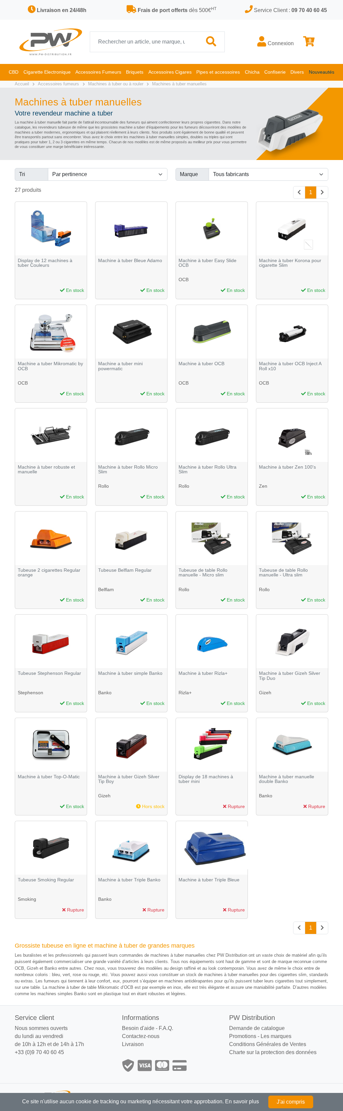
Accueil (22, 83)
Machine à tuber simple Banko (130, 673)
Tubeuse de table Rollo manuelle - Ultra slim (283, 572)
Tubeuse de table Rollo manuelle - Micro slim (203, 572)
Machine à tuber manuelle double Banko (286, 779)
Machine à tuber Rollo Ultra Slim (207, 469)
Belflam (106, 589)
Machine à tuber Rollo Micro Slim (128, 469)
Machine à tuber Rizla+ (203, 673)
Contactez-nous (140, 1036)
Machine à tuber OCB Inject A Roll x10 (290, 366)
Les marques (276, 1036)
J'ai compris (291, 1102)
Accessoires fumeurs (58, 83)
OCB (184, 279)
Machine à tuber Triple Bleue (209, 879)
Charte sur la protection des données (273, 1052)
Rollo (103, 486)
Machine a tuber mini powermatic (120, 366)
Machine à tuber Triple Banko (129, 879)
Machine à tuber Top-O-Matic (49, 776)
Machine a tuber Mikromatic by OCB (50, 366)
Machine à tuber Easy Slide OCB (207, 263)
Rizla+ (185, 692)
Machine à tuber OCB (201, 363)
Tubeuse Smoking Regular (46, 879)
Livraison (133, 1044)
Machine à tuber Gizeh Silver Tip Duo (289, 676)
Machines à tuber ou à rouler (115, 83)
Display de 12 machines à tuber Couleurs (45, 263)
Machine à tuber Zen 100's (287, 467)
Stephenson (30, 692)
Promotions (242, 1036)
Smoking (27, 899)
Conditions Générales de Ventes (267, 1044)
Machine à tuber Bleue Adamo (130, 260)
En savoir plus (242, 1101)
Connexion (280, 43)
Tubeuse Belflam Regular (125, 570)
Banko (105, 692)
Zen (263, 486)
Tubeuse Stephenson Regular (49, 673)
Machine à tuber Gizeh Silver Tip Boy (128, 779)
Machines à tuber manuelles (179, 83)
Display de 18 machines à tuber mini (206, 779)
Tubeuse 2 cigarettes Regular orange (49, 572)
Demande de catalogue (257, 1028)
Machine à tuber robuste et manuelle (46, 469)
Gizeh (265, 692)
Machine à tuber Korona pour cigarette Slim (290, 263)
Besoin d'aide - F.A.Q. (147, 1028)
